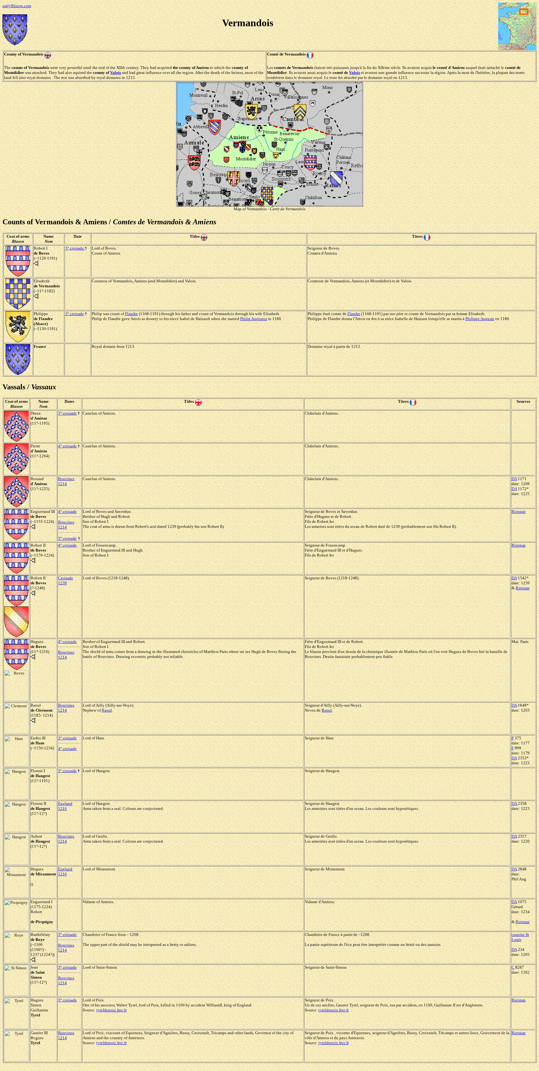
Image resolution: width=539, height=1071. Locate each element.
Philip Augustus (253, 318)
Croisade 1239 (65, 580)
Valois (115, 72)
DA (514, 478)
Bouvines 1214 (66, 481)
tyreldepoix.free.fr (111, 1010)
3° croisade (74, 248)
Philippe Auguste (479, 318)
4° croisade (67, 446)
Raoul (107, 710)
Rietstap (519, 511)
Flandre (131, 313)
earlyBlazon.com (16, 5)
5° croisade (67, 538)
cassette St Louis (520, 937)
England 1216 (65, 806)
